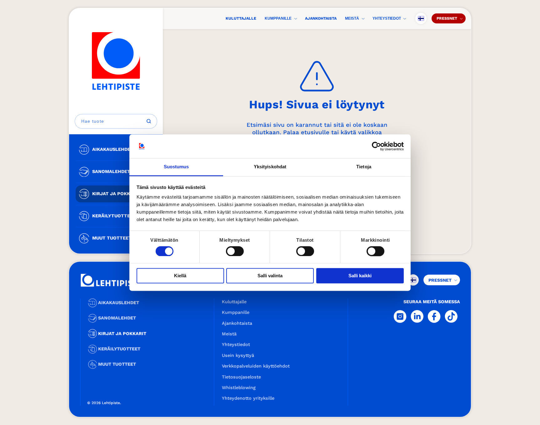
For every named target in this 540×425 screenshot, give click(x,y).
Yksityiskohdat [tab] (270, 167)
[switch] (235, 251)
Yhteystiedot (386, 18)
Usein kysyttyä (238, 355)
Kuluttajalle (241, 18)
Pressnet (447, 18)
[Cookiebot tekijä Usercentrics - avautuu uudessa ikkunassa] (376, 146)
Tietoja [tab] (363, 167)
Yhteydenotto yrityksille (248, 398)
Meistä (352, 18)
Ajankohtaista (321, 18)
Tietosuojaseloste (241, 376)
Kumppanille (278, 18)
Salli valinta (270, 276)
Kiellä (180, 276)
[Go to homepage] (116, 61)
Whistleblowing (239, 387)
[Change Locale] (421, 18)
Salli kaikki (360, 276)
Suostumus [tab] (176, 167)
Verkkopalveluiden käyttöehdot (256, 365)
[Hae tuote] (148, 121)
